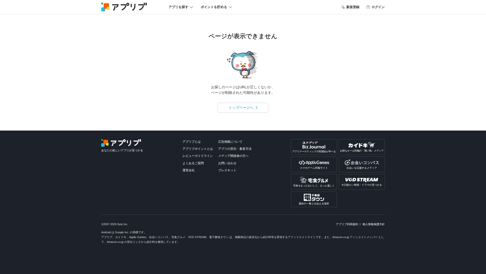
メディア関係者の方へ (233, 156)
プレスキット (227, 170)
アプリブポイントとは (198, 149)
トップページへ (241, 108)
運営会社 (189, 170)
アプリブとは (192, 141)
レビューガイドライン (198, 156)
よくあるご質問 (193, 163)
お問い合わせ (227, 163)
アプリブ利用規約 (347, 224)
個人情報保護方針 (373, 224)
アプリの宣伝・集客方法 (235, 149)
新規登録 (352, 7)
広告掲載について (230, 141)
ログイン (378, 7)
